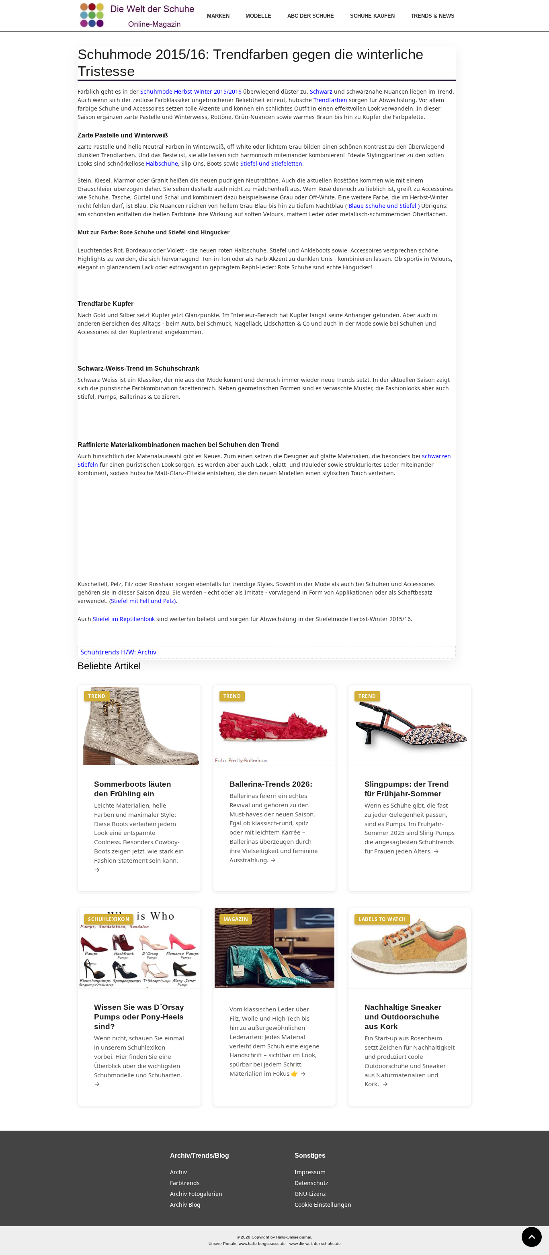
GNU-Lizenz (310, 1194)
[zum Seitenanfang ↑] (532, 1237)
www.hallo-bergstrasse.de (262, 1243)
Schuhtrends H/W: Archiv (118, 652)
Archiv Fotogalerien (196, 1194)
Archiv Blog (185, 1204)
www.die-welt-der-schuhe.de (315, 1243)
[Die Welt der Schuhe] (138, 15)
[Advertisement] (138, 527)
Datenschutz (311, 1183)
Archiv (178, 1172)
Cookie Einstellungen (323, 1204)
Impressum (310, 1172)
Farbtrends (185, 1183)
